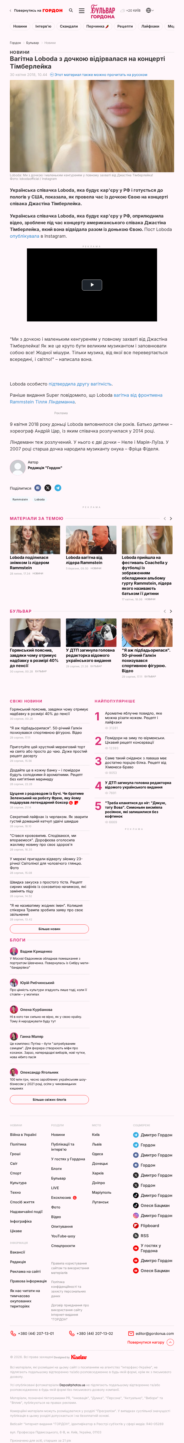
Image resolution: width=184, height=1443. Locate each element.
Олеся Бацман (155, 1205)
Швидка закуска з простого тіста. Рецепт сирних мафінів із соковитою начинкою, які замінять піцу (48, 886)
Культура (18, 1182)
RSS (145, 1235)
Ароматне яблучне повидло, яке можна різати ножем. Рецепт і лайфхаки (133, 717)
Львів (97, 1144)
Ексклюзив (61, 1197)
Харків (98, 1173)
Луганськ (100, 1202)
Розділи (57, 1125)
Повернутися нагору (145, 1342)
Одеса (97, 1154)
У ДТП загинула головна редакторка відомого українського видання (90, 655)
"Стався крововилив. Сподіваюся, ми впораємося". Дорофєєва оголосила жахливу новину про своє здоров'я (43, 840)
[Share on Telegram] (58, 488)
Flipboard (150, 1225)
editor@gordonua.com (155, 1333)
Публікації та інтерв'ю (62, 1147)
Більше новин (49, 929)
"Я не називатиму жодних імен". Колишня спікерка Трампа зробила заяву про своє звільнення (46, 910)
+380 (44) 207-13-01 (36, 1333)
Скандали (69, 26)
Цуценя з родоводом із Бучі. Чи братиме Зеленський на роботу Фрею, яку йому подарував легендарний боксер (47, 798)
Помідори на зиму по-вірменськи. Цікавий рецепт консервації (135, 740)
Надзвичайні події (26, 1211)
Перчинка (95, 26)
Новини (20, 26)
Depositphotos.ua (72, 1385)
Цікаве (16, 1231)
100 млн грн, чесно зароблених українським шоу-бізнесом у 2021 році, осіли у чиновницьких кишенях (48, 1083)
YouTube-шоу (63, 1236)
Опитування (62, 1226)
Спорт (15, 1173)
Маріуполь (101, 1192)
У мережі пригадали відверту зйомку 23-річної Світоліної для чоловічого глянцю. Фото (46, 863)
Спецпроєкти (63, 1245)
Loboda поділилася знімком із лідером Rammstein (29, 562)
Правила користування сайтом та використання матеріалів (70, 1268)
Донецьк (100, 1163)
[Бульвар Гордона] (102, 10)
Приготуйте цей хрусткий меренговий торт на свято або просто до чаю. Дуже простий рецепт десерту (48, 751)
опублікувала (24, 236)
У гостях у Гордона (68, 1159)
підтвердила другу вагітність (80, 384)
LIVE (55, 1188)
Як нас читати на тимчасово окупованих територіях (25, 1298)
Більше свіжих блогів (49, 1099)
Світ (14, 1163)
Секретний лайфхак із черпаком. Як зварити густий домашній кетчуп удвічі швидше (49, 818)
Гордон (15, 43)
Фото (55, 1207)
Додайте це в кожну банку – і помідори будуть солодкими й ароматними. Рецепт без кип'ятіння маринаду (46, 774)
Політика (18, 1144)
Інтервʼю (43, 26)
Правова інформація (28, 1281)
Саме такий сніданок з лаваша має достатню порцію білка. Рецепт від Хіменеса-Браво (136, 762)
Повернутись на (27, 10)
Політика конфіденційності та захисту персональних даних (68, 1289)
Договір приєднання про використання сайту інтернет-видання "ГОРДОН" (70, 1312)
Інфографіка (21, 1221)
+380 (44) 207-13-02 (95, 1333)
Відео (56, 1217)
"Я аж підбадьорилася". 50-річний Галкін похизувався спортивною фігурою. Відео (146, 660)
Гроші (15, 1154)
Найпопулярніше (115, 701)
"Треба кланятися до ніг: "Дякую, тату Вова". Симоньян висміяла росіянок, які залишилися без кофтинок (135, 809)
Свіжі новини (26, 701)
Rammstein (20, 499)
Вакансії (17, 1252)
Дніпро (98, 1182)
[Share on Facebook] (37, 488)
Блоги (18, 940)
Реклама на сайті (25, 1271)
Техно (15, 1192)
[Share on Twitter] (47, 488)
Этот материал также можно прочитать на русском (101, 75)
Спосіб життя (22, 1202)
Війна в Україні (23, 1134)
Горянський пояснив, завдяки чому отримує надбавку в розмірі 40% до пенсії (49, 711)
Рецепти (125, 26)
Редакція (18, 1262)
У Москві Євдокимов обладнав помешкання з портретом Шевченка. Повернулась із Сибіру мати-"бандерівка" (49, 962)
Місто (96, 1125)
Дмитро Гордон (156, 1135)
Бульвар (32, 43)
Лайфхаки (150, 26)
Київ (96, 1134)
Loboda (40, 499)
